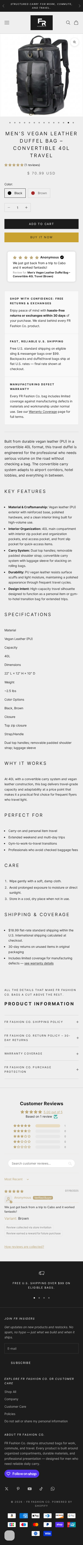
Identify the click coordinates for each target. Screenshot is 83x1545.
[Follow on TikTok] (41, 1489)
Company (11, 1399)
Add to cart (41, 224)
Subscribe (21, 1363)
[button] (14, 165)
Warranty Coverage (43, 411)
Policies (9, 1414)
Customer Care (15, 1406)
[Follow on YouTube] (29, 1489)
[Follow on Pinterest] (18, 1489)
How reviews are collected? (24, 1246)
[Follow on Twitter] (6, 1489)
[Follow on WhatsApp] (52, 1489)
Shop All (10, 1392)
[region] (41, 1280)
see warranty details (39, 963)
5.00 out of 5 (53, 1112)
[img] (13, 1191)
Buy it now (41, 237)
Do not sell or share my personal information (36, 1421)
